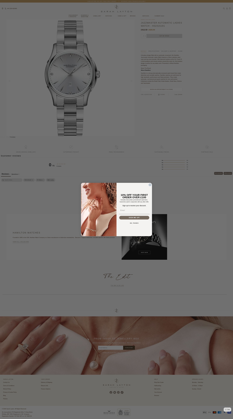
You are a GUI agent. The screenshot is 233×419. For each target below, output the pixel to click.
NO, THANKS (134, 223)
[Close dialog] (150, 185)
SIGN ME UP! (134, 217)
